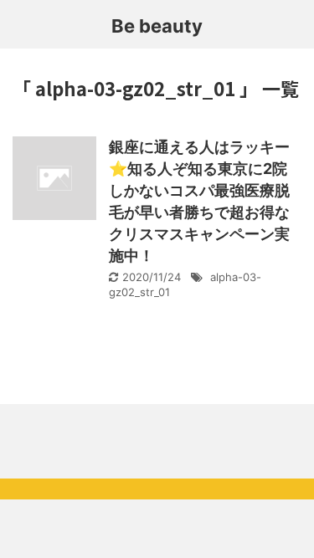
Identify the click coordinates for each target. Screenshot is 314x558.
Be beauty (157, 26)
